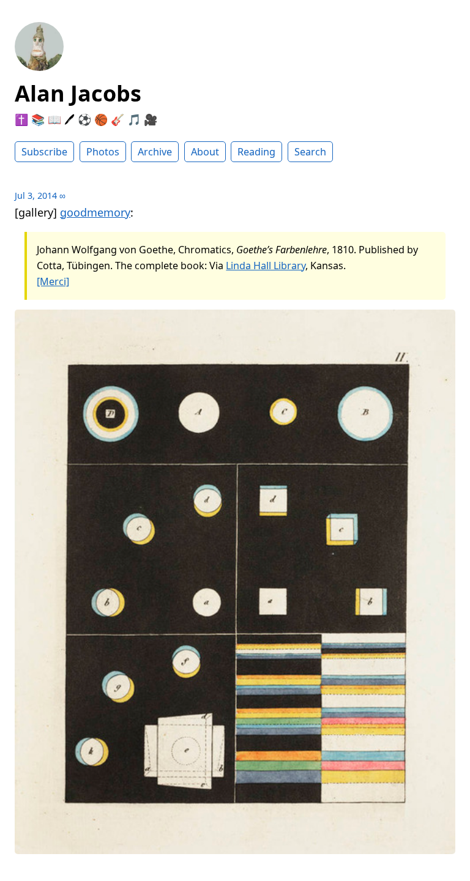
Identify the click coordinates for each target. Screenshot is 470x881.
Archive (155, 151)
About (205, 151)
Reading (256, 151)
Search (310, 151)
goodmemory (95, 212)
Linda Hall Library (265, 265)
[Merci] (53, 281)
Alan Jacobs (78, 93)
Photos (102, 151)
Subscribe (44, 151)
